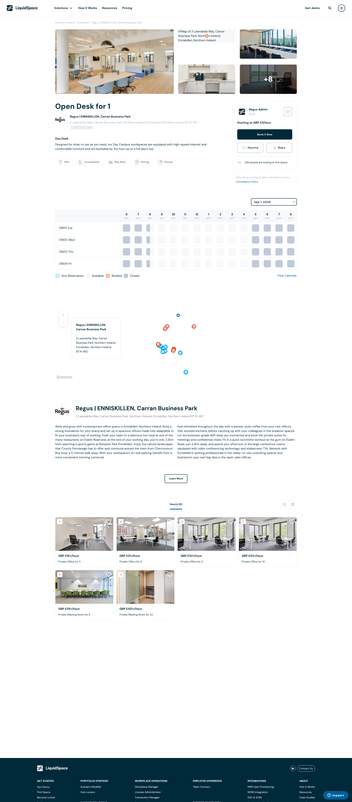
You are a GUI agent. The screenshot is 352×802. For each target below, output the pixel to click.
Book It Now (264, 134)
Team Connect (201, 787)
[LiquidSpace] (52, 768)
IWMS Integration (257, 792)
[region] (176, 343)
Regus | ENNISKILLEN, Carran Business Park (117, 22)
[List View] (284, 504)
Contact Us (306, 768)
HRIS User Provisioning (260, 787)
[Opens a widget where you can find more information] (335, 795)
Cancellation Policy (247, 182)
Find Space (43, 792)
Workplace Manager (146, 787)
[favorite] (250, 148)
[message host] (287, 111)
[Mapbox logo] (64, 377)
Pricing (127, 8)
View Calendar (287, 275)
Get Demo (43, 787)
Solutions (61, 8)
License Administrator (148, 792)
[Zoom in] (63, 315)
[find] (329, 8)
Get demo (312, 8)
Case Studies (307, 797)
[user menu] (341, 8)
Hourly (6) (176, 504)
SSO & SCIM (254, 797)
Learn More (176, 478)
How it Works (87, 8)
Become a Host (46, 797)
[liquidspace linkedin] (293, 768)
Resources (109, 8)
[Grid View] (292, 504)
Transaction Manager (147, 797)
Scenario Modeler (90, 787)
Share (281, 147)
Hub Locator (87, 792)
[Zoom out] (63, 322)
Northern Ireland (64, 22)
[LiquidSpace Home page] (22, 8)
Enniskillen (83, 22)
